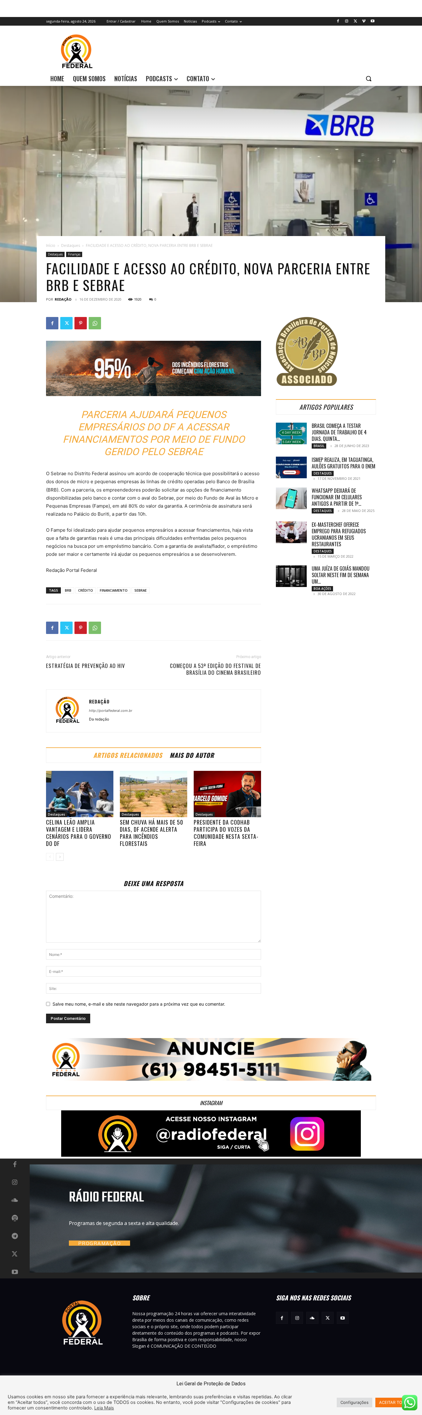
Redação (63, 299)
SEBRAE (140, 590)
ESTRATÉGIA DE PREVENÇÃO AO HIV (85, 665)
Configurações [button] (354, 1402)
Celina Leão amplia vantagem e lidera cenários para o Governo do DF (78, 832)
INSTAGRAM (211, 1102)
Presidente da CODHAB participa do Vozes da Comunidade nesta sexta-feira (226, 832)
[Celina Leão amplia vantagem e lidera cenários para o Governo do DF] (79, 794)
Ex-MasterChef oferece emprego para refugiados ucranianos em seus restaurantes (339, 534)
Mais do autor (192, 755)
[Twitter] (355, 21)
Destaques (70, 245)
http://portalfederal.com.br (110, 710)
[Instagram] (346, 21)
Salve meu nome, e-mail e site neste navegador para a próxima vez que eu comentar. (139, 1004)
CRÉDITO (85, 590)
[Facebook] (338, 21)
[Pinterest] (80, 323)
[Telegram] (15, 1236)
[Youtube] (372, 21)
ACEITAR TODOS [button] (395, 1402)
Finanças (74, 254)
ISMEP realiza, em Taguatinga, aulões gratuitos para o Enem (343, 463)
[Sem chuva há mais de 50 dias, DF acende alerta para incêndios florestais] (153, 794)
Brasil (319, 446)
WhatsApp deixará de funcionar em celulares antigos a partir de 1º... (337, 497)
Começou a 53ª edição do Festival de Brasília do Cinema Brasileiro (215, 669)
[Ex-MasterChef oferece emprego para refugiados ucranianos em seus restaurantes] (291, 532)
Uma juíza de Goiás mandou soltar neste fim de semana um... (340, 575)
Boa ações (322, 588)
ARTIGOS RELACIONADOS (127, 755)
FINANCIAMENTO (114, 590)
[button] (368, 78)
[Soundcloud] (15, 1200)
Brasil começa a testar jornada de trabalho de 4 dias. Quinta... (339, 432)
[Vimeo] (363, 21)
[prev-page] (50, 857)
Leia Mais (104, 1408)
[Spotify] (15, 1218)
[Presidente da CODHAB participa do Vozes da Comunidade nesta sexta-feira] (227, 794)
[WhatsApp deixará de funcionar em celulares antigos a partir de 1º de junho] (291, 498)
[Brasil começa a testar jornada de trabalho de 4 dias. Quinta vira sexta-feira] (291, 433)
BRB (68, 590)
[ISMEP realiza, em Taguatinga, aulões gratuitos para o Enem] (291, 467)
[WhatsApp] (95, 323)
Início (50, 245)
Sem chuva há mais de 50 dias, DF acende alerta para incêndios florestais (151, 832)
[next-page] (60, 857)
